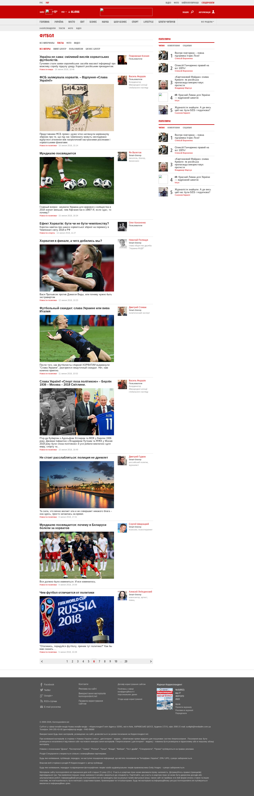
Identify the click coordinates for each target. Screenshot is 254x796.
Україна (58, 21)
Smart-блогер (59, 48)
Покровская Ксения (139, 56)
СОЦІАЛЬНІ (187, 45)
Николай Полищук (138, 240)
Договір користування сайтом (132, 684)
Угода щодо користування (130, 699)
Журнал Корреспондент (169, 684)
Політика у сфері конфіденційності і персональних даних (127, 692)
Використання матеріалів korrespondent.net (92, 695)
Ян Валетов (135, 152)
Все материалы (47, 42)
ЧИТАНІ (162, 45)
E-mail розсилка (52, 707)
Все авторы (45, 48)
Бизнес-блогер (93, 48)
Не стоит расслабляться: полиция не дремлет (74, 457)
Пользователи (76, 48)
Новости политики (48, 145)
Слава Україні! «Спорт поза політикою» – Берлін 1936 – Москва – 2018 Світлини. (76, 383)
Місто (71, 21)
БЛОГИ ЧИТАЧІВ (167, 21)
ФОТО (176, 2)
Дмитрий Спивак (137, 307)
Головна (44, 21)
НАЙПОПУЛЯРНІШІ (190, 2)
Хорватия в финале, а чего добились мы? (71, 240)
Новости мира (46, 69)
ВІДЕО (168, 2)
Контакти (83, 684)
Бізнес (93, 21)
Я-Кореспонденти (48, 28)
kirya (177, 100)
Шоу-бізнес (120, 21)
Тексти (62, 28)
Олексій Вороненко (184, 58)
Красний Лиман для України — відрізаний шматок (192, 96)
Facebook (49, 684)
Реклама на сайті (88, 689)
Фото (70, 28)
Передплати (181, 713)
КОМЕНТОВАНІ (174, 45)
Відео (78, 28)
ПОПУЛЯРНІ (165, 39)
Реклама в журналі (184, 710)
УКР (47, 2)
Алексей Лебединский (140, 591)
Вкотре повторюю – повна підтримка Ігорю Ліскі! (189, 54)
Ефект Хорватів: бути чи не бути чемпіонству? (74, 223)
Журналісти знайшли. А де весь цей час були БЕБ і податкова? (193, 109)
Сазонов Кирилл (182, 113)
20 (126, 661)
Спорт (135, 21)
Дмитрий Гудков (137, 456)
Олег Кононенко (137, 222)
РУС (41, 2)
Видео (77, 42)
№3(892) (179, 689)
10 (116, 661)
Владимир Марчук (183, 88)
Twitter (47, 690)
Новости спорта (47, 233)
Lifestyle (148, 21)
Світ (82, 21)
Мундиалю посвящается (58, 153)
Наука (105, 21)
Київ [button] (42, 12)
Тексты (60, 42)
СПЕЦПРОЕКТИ (208, 2)
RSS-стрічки (50, 701)
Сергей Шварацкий (139, 524)
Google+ (48, 695)
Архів (177, 704)
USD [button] (63, 11)
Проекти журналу (183, 707)
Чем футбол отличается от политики (67, 592)
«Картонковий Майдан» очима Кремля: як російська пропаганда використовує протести (192, 81)
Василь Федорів (137, 76)
